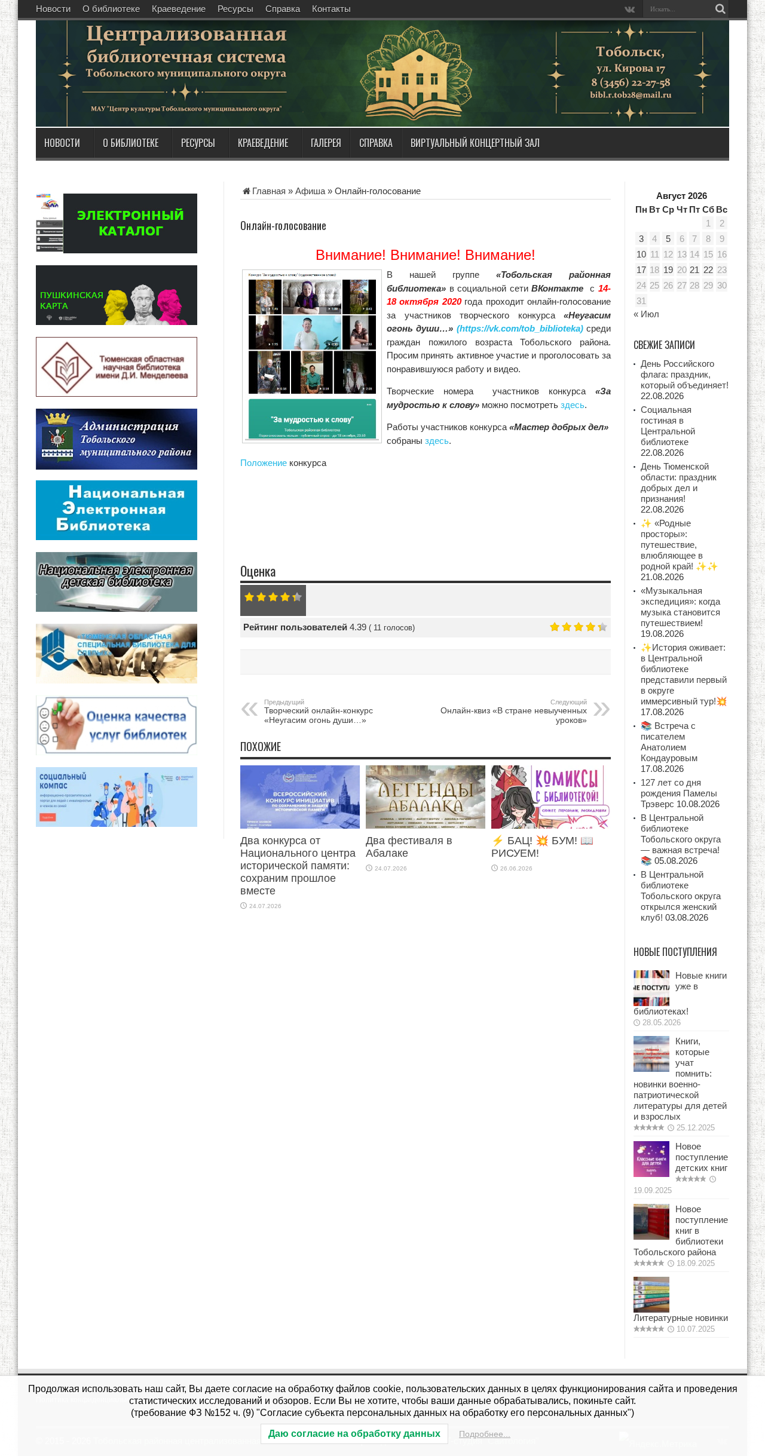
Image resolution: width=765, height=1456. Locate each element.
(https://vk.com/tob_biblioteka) (520, 328)
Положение (263, 463)
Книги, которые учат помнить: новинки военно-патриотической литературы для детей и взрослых (680, 1078)
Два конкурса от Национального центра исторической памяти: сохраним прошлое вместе (298, 866)
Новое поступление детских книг (701, 1157)
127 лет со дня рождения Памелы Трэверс (679, 793)
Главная (269, 191)
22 (708, 270)
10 (641, 254)
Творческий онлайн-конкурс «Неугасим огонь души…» (318, 711)
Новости (53, 9)
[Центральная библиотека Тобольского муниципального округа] (179, 98)
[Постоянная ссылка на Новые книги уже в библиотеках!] (651, 1003)
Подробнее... (484, 1434)
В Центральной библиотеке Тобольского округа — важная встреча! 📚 (681, 839)
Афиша (310, 191)
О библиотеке (111, 9)
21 (694, 270)
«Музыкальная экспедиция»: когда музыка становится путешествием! (680, 607)
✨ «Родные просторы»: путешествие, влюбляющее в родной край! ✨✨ (679, 544)
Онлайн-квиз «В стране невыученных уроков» (513, 711)
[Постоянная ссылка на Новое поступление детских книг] (651, 1174)
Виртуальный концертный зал (475, 143)
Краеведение (179, 9)
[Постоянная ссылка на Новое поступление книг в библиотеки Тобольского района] (651, 1236)
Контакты (331, 9)
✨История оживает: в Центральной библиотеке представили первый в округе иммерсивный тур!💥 (684, 674)
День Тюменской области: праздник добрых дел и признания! (679, 482)
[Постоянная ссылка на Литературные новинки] (651, 1309)
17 (641, 270)
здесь (573, 405)
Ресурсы (235, 9)
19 (668, 270)
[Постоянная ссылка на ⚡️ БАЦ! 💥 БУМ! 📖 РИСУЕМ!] (551, 825)
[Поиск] (720, 9)
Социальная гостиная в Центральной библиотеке (668, 425)
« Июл (646, 314)
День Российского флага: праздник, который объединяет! (685, 374)
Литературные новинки (681, 1318)
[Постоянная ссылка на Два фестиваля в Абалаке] (425, 825)
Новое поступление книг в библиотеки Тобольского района (681, 1230)
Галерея (326, 143)
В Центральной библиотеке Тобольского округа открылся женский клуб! (681, 895)
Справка (282, 9)
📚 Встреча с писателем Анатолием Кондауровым (669, 742)
